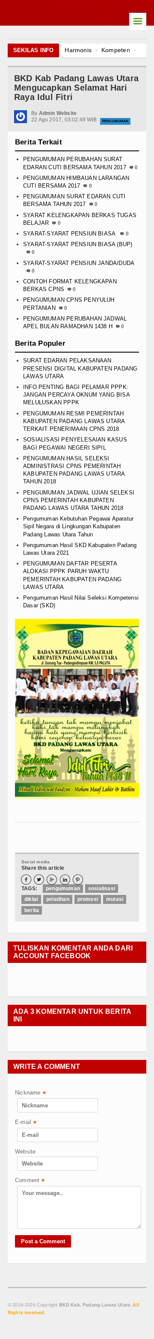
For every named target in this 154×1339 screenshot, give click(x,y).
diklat (31, 899)
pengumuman (115, 121)
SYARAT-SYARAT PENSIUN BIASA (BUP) (77, 244)
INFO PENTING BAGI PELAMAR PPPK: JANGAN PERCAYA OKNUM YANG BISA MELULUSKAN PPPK (76, 395)
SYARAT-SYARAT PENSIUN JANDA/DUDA (78, 263)
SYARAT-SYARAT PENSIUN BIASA (70, 233)
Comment (30, 1181)
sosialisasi (101, 889)
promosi (87, 899)
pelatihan (57, 899)
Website (25, 1151)
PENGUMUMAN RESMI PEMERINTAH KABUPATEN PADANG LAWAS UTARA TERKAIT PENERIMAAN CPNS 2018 (73, 421)
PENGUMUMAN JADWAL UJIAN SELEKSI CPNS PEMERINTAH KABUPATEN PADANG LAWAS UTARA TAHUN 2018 (78, 500)
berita (31, 910)
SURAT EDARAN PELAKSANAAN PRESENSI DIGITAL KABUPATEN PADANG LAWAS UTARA (80, 368)
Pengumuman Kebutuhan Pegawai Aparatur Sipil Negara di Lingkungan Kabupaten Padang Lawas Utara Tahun (78, 526)
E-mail (25, 1123)
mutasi (114, 899)
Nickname (30, 1093)
